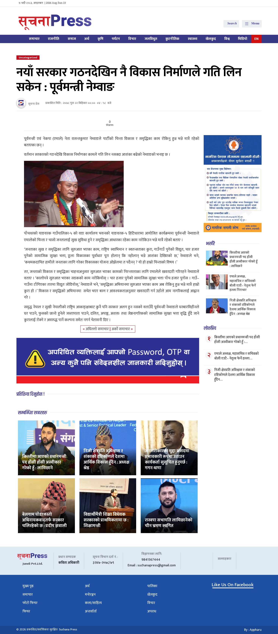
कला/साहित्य (93, 603)
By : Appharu (253, 630)
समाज (72, 39)
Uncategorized (28, 57)
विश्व (227, 39)
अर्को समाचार (121, 329)
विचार (132, 39)
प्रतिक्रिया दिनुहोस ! (30, 394)
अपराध (151, 611)
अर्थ (86, 39)
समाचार (34, 39)
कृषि (100, 39)
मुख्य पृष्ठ (28, 586)
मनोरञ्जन (90, 595)
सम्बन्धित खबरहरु (32, 412)
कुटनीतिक (172, 39)
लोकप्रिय (210, 328)
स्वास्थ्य (192, 39)
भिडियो (242, 39)
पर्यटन (116, 39)
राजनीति (53, 39)
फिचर (26, 611)
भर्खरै (210, 243)
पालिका (152, 586)
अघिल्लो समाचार (98, 329)
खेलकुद (211, 39)
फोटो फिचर (30, 603)
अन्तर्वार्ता (91, 611)
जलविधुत (150, 39)
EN (256, 39)
